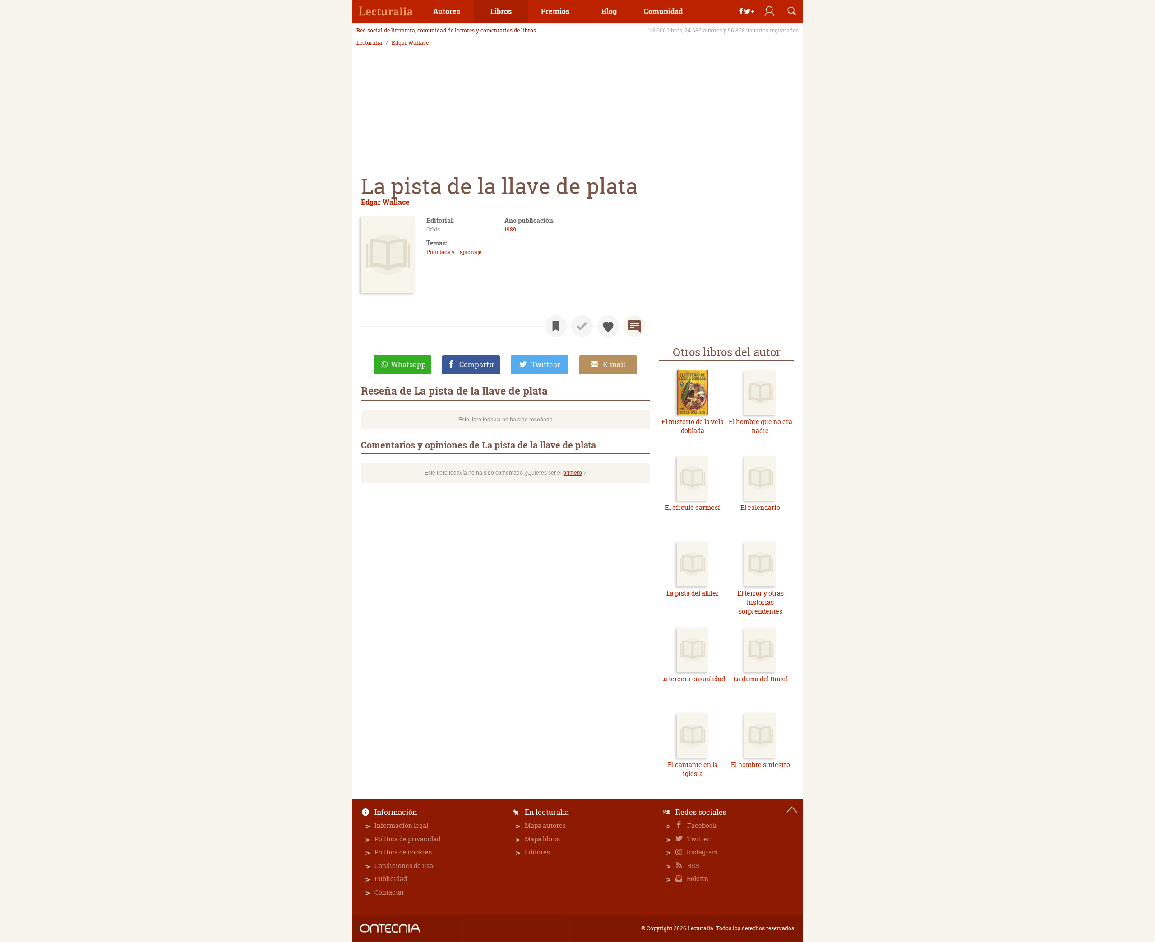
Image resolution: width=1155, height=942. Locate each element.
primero (572, 473)
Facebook (701, 825)
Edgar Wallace (410, 42)
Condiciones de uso (403, 865)
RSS (692, 865)
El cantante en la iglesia (693, 769)
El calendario (760, 507)
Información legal (401, 825)
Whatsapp (408, 364)
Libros (501, 11)
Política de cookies (403, 852)
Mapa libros (542, 839)
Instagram (701, 852)
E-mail (614, 364)
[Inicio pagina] (792, 810)
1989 (510, 229)
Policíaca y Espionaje (453, 252)
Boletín (696, 878)
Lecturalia (369, 42)
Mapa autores (545, 825)
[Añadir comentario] (634, 326)
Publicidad (390, 878)
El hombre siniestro (760, 764)
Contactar (389, 892)
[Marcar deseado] (608, 326)
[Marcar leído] (582, 326)
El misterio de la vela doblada (692, 426)
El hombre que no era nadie (760, 426)
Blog (609, 11)
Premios (555, 11)
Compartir (476, 364)
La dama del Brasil (760, 678)
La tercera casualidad (692, 678)
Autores (446, 11)
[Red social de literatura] (386, 11)
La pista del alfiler (692, 593)
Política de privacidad (407, 839)
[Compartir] (746, 11)
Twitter (698, 839)
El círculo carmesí (692, 507)
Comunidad (663, 11)
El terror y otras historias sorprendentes (760, 602)
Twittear (545, 364)
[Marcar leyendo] (556, 326)
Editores (537, 852)
